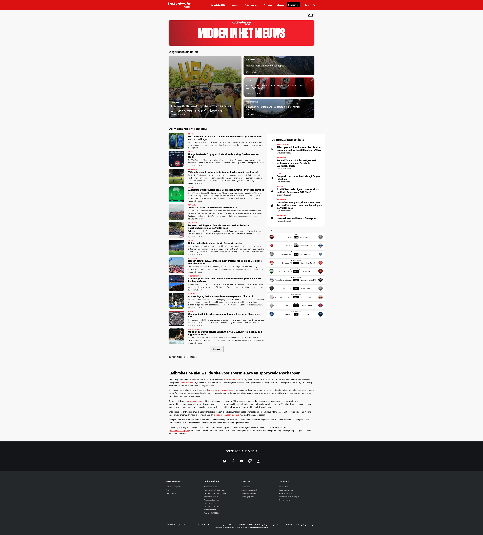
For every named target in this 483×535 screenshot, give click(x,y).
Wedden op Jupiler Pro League (214, 490)
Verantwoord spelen (249, 493)
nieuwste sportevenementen (221, 390)
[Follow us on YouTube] (241, 462)
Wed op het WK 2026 (211, 513)
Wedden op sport (210, 510)
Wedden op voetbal (210, 487)
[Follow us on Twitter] (224, 462)
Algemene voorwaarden (250, 490)
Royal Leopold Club (286, 490)
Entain (168, 490)
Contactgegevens (248, 497)
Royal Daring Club (285, 493)
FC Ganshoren (284, 487)
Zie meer (216, 349)
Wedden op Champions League (215, 493)
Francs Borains (284, 500)
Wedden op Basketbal (211, 500)
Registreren (293, 5)
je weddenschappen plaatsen (226, 415)
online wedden (186, 382)
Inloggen (280, 5)
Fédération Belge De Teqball (289, 497)
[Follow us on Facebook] (233, 462)
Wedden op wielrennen (212, 506)
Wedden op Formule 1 (211, 497)
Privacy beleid (246, 487)
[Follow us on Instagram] (258, 462)
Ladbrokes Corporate (173, 487)
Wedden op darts (210, 503)
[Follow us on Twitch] (250, 462)
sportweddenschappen (234, 379)
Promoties (268, 5)
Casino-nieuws (171, 493)
